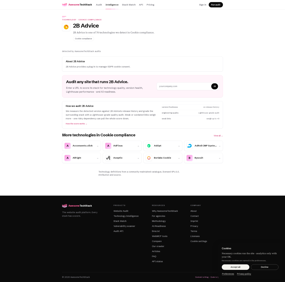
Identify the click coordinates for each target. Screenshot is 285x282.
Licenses (195, 236)
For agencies (158, 216)
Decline (264, 267)
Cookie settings (198, 241)
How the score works (76, 124)
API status (157, 261)
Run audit (215, 4)
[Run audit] (214, 86)
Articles (156, 251)
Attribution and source (109, 175)
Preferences (228, 274)
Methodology (159, 221)
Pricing (150, 4)
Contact (194, 216)
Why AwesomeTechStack (165, 211)
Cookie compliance (90, 20)
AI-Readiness (159, 226)
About (193, 211)
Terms (193, 231)
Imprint (194, 221)
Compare (157, 241)
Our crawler (158, 246)
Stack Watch (129, 4)
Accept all (235, 267)
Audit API (118, 231)
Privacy (194, 226)
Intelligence (112, 4)
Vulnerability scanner (124, 226)
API (141, 4)
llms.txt (156, 231)
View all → (218, 136)
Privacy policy (244, 274)
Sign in (202, 4)
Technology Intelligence (126, 216)
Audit (99, 4)
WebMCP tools (159, 236)
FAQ (154, 256)
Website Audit (121, 211)
